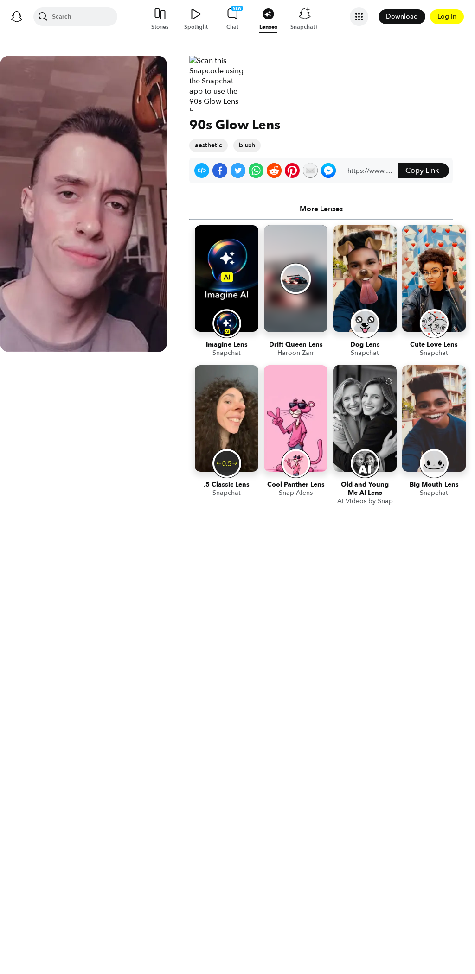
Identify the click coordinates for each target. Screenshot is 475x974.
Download (402, 16)
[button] (201, 170)
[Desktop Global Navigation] (17, 17)
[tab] (321, 209)
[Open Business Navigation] (359, 16)
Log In (446, 16)
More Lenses (321, 209)
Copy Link (422, 170)
